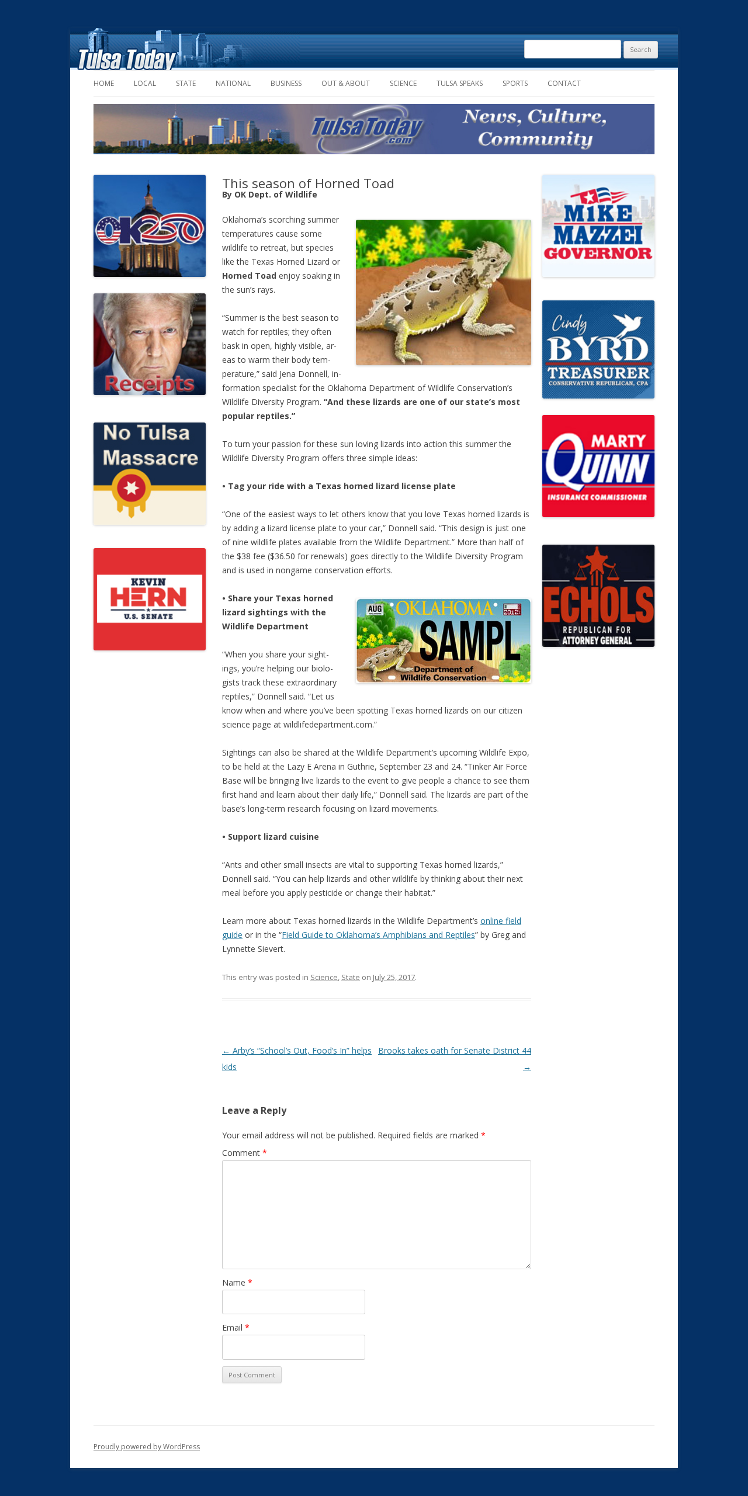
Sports (515, 83)
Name (237, 1282)
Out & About (345, 83)
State (186, 83)
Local (145, 83)
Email (236, 1327)
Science (403, 83)
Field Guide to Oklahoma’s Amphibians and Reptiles (378, 934)
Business (286, 83)
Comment (244, 1152)
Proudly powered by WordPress (147, 1447)
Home (104, 83)
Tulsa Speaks (460, 83)
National (233, 83)
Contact (564, 83)
